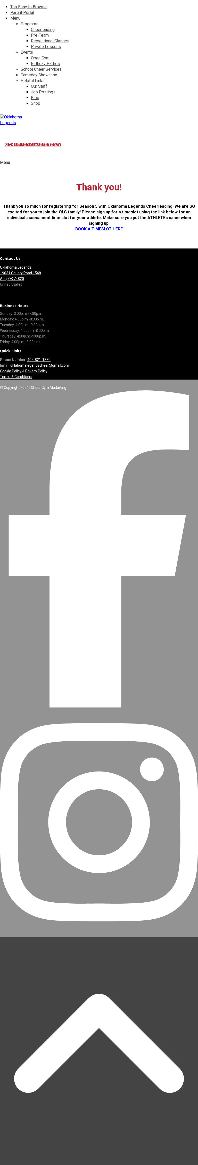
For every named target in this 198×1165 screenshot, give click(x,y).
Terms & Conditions (16, 377)
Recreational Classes (50, 40)
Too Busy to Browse (28, 6)
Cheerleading (43, 29)
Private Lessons (46, 46)
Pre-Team (40, 35)
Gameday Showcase (39, 75)
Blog (35, 97)
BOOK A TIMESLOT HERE (99, 229)
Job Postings (43, 92)
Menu (15, 18)
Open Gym (40, 57)
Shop (35, 103)
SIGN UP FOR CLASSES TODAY (33, 145)
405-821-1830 (39, 360)
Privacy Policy (36, 371)
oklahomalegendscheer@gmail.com (39, 365)
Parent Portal (22, 12)
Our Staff (39, 86)
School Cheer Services (41, 69)
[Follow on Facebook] (99, 706)
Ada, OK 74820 (12, 279)
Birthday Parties (45, 63)
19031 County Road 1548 (20, 273)
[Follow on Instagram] (99, 934)
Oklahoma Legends (15, 267)
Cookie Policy (10, 371)
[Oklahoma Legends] (19, 122)
